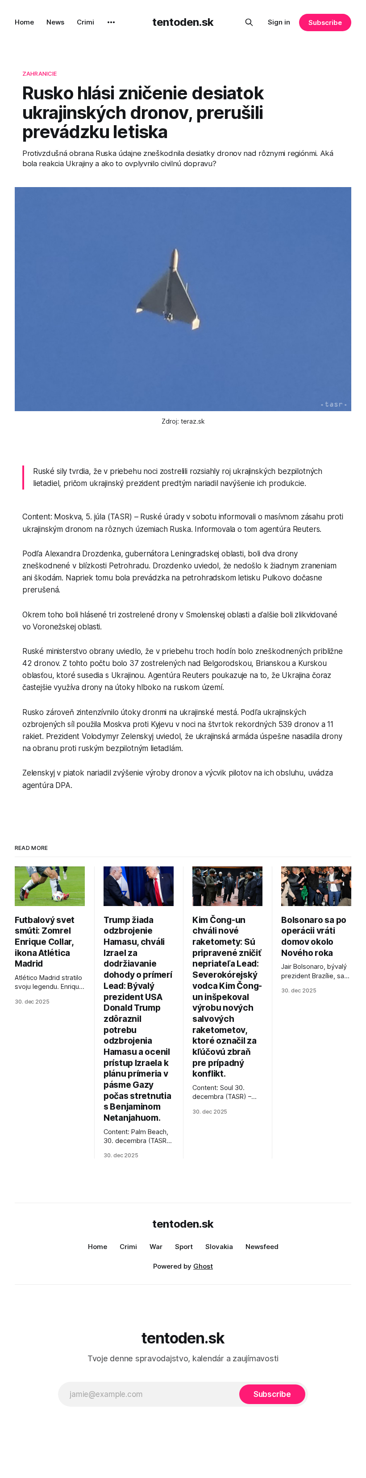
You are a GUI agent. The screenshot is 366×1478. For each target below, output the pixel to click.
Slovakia (219, 1246)
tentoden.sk (183, 22)
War (156, 1246)
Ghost (203, 1266)
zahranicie (39, 73)
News (55, 22)
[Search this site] (249, 22)
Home (24, 22)
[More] (111, 22)
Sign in (279, 22)
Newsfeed (262, 1246)
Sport (184, 1246)
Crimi (85, 22)
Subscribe (325, 22)
